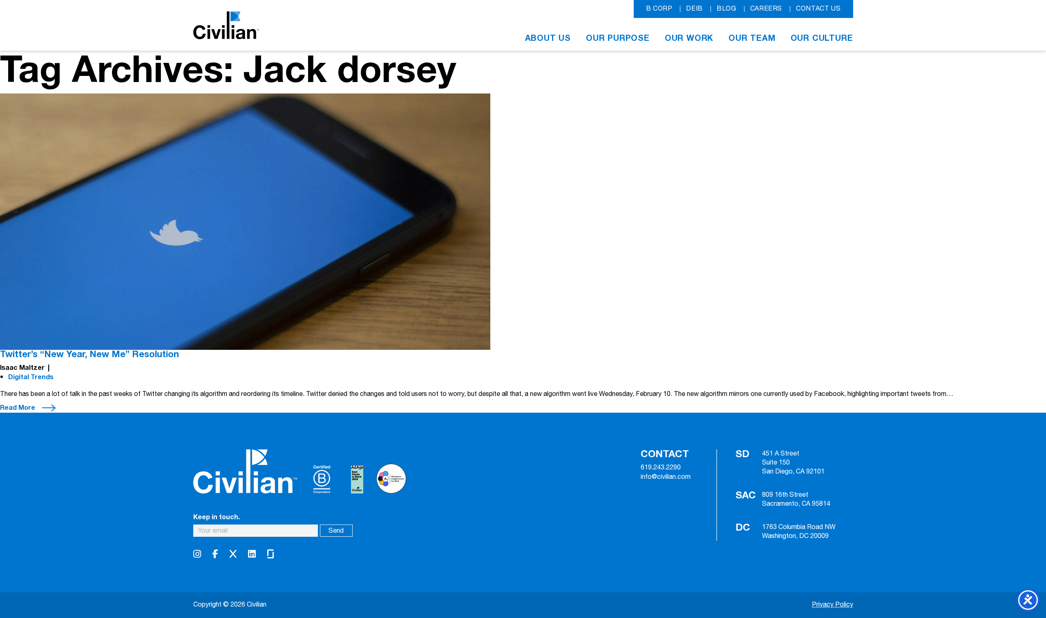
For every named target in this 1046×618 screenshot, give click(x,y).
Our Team (752, 38)
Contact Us (818, 9)
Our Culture (822, 38)
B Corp (659, 9)
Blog (726, 9)
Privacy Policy (832, 605)
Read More (17, 407)
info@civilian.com (666, 477)
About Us (548, 38)
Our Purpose (618, 38)
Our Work (689, 38)
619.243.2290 (661, 467)
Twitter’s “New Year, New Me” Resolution (89, 354)
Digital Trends (31, 377)
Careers (766, 9)
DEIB (694, 9)
